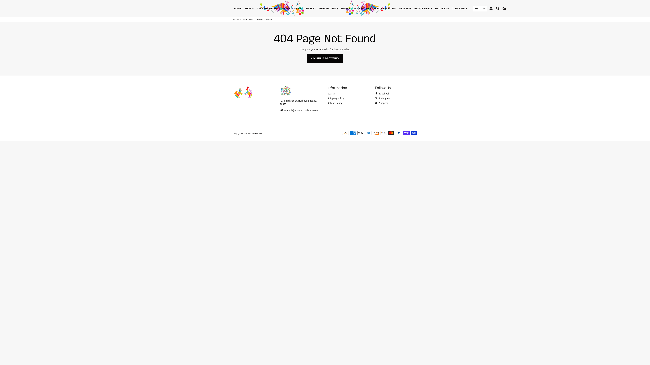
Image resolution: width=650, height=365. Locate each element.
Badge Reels (423, 8)
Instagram (384, 98)
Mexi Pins (405, 8)
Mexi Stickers (291, 8)
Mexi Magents (328, 8)
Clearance (459, 8)
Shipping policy (336, 98)
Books (345, 8)
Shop (248, 8)
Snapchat (383, 103)
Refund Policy (335, 103)
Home (237, 8)
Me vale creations (243, 19)
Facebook (383, 93)
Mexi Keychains (385, 8)
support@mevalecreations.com (300, 110)
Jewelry (310, 8)
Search (331, 93)
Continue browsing (325, 58)
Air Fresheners (268, 8)
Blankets (442, 8)
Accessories (362, 8)
